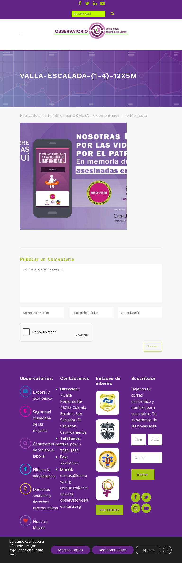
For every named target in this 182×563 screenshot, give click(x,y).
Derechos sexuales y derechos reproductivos (45, 499)
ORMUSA (81, 115)
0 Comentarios (106, 115)
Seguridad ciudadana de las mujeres (42, 421)
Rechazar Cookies (113, 550)
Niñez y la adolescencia (44, 473)
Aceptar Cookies (70, 550)
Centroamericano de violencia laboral (48, 450)
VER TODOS (109, 510)
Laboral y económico (42, 395)
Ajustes (148, 550)
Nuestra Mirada (40, 524)
